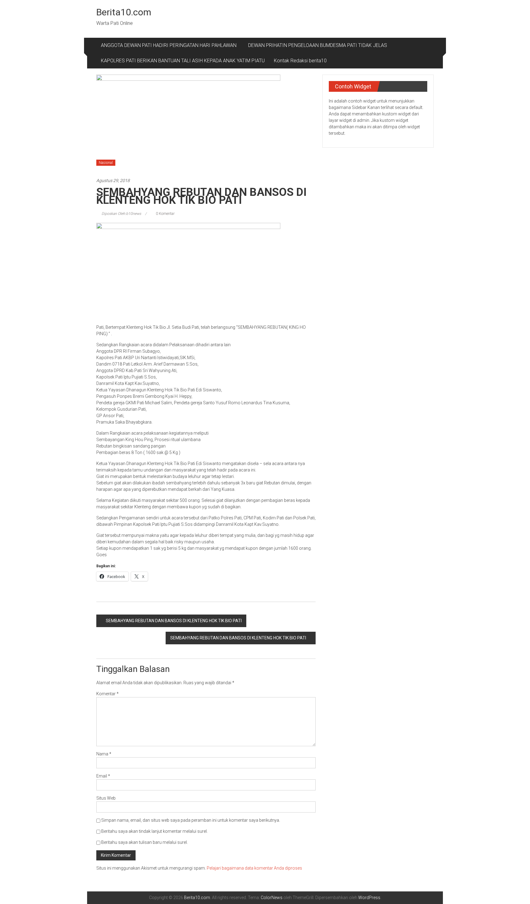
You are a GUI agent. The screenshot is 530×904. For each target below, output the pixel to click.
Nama (103, 753)
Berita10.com (123, 12)
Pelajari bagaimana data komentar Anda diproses (254, 868)
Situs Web (106, 798)
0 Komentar (165, 213)
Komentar (107, 693)
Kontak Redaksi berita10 (300, 61)
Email (103, 776)
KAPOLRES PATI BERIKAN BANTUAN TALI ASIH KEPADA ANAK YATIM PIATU (183, 61)
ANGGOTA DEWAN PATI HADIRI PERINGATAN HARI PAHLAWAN (170, 45)
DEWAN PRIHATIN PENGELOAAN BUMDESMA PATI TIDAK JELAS (317, 45)
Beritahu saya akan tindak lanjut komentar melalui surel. (154, 831)
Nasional (106, 163)
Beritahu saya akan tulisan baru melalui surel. (144, 842)
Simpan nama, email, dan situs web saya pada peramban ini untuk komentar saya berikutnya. (190, 820)
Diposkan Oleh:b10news (121, 213)
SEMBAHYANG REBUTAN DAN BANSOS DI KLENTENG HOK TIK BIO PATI (174, 620)
